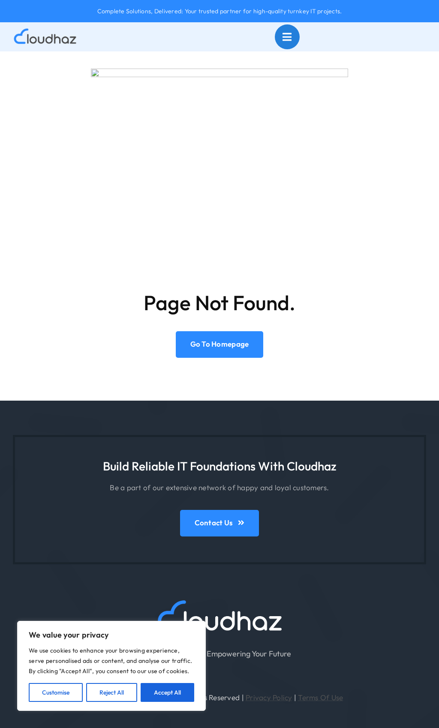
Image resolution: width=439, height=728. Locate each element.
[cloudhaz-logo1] (219, 602)
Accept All (167, 692)
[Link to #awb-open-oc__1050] (287, 36)
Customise (55, 692)
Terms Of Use (320, 697)
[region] (111, 666)
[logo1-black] (45, 31)
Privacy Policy (269, 697)
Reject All (111, 692)
